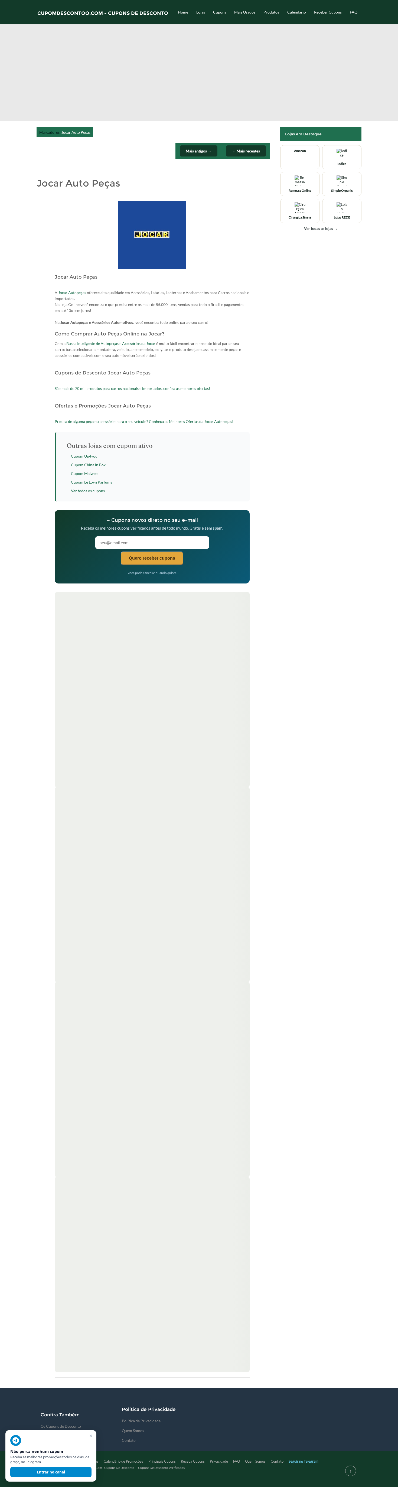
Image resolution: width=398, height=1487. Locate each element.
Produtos (271, 12)
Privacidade (219, 1461)
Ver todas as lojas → (321, 228)
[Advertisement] (199, 75)
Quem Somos (133, 1430)
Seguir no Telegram (303, 1461)
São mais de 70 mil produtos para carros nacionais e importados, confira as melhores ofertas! (132, 388)
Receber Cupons (328, 12)
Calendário (296, 12)
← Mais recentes (246, 151)
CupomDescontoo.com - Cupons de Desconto (102, 13)
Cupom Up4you (84, 456)
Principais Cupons (162, 1461)
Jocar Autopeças (72, 292)
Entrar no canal (51, 1472)
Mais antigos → (198, 151)
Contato (129, 1440)
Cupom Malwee (84, 473)
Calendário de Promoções (123, 1461)
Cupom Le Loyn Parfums (91, 482)
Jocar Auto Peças (75, 132)
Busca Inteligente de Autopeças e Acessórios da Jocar (110, 343)
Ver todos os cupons (88, 490)
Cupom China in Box (88, 464)
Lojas (200, 12)
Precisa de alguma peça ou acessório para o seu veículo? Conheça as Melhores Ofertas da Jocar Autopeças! (144, 421)
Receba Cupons (193, 1461)
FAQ (353, 12)
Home (183, 12)
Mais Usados (244, 12)
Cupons (219, 12)
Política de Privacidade (141, 1420)
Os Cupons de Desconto (61, 1426)
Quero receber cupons (152, 558)
